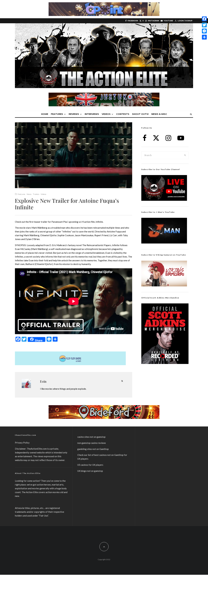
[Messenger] (204, 31)
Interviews (92, 114)
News (29, 194)
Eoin (43, 381)
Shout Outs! (140, 114)
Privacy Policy (22, 442)
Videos (106, 114)
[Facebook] (204, 19)
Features (57, 114)
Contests (122, 114)
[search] (185, 155)
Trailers (36, 194)
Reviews (74, 114)
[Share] (204, 37)
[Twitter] (204, 25)
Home (44, 114)
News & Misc (159, 114)
